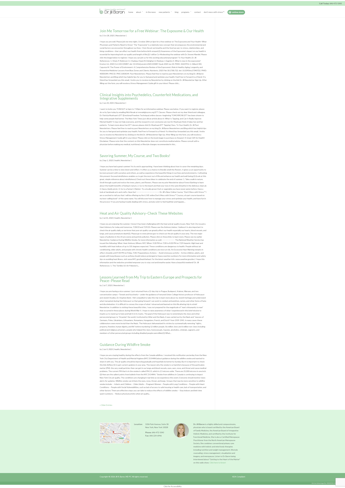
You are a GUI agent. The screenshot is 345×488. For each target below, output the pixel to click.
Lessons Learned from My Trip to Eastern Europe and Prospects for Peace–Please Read (151, 279)
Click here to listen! (218, 462)
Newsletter (120, 35)
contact (197, 12)
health (117, 160)
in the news (151, 12)
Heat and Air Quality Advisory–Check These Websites (141, 213)
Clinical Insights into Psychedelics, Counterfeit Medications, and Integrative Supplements (149, 96)
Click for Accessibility (173, 486)
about (138, 12)
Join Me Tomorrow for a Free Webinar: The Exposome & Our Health (152, 31)
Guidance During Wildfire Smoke (125, 344)
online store (236, 12)
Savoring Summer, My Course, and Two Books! (135, 156)
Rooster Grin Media (334, 483)
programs (185, 12)
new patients (164, 12)
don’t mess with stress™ (214, 12)
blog (176, 12)
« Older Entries (106, 405)
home (130, 12)
